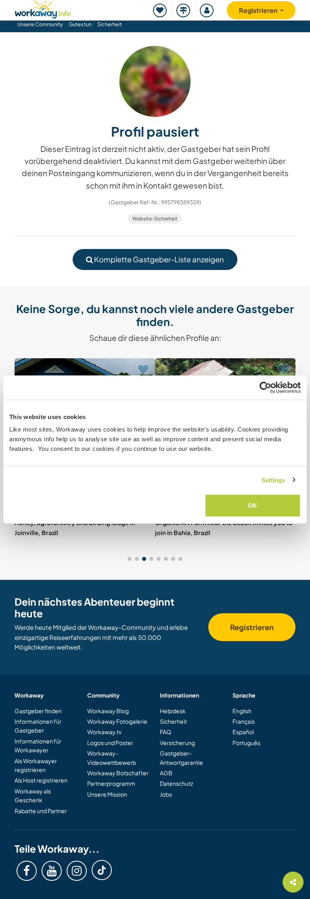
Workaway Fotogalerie (117, 721)
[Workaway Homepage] (43, 8)
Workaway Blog (108, 710)
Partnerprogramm (111, 783)
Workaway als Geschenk (33, 795)
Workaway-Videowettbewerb (111, 758)
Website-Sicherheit (155, 219)
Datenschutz (176, 783)
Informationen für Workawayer (38, 745)
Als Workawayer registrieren (36, 765)
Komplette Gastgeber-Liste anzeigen (158, 259)
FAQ (165, 731)
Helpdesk (173, 710)
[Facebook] (27, 871)
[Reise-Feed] (183, 10)
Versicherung (177, 742)
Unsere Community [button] (40, 24)
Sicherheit (109, 24)
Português (246, 742)
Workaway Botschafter (118, 773)
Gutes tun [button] (80, 24)
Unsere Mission (107, 794)
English (241, 710)
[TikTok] (102, 870)
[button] (130, 559)
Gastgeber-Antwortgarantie (181, 758)
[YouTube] (52, 871)
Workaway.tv (104, 731)
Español (243, 731)
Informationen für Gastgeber (38, 726)
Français (243, 721)
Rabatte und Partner (41, 810)
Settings (273, 479)
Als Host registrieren (41, 780)
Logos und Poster (110, 742)
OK (252, 505)
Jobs (166, 794)
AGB (166, 773)
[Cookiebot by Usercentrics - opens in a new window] (265, 387)
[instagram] (77, 871)
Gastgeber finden (38, 710)
